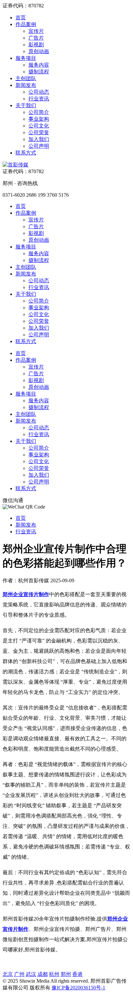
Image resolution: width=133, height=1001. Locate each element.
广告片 (36, 38)
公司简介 (38, 112)
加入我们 (38, 139)
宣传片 (36, 31)
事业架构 (38, 119)
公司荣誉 (38, 132)
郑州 (66, 974)
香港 (77, 974)
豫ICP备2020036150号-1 (78, 987)
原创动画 (38, 51)
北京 (8, 974)
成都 (42, 974)
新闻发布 (25, 85)
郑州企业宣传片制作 (26, 594)
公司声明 (38, 146)
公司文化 (38, 125)
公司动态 (38, 92)
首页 (20, 17)
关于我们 (25, 105)
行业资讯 (38, 98)
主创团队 (25, 78)
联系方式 (25, 152)
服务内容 (38, 65)
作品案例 (25, 24)
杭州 (54, 974)
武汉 (31, 974)
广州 (19, 974)
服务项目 (25, 58)
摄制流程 (38, 71)
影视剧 (36, 44)
